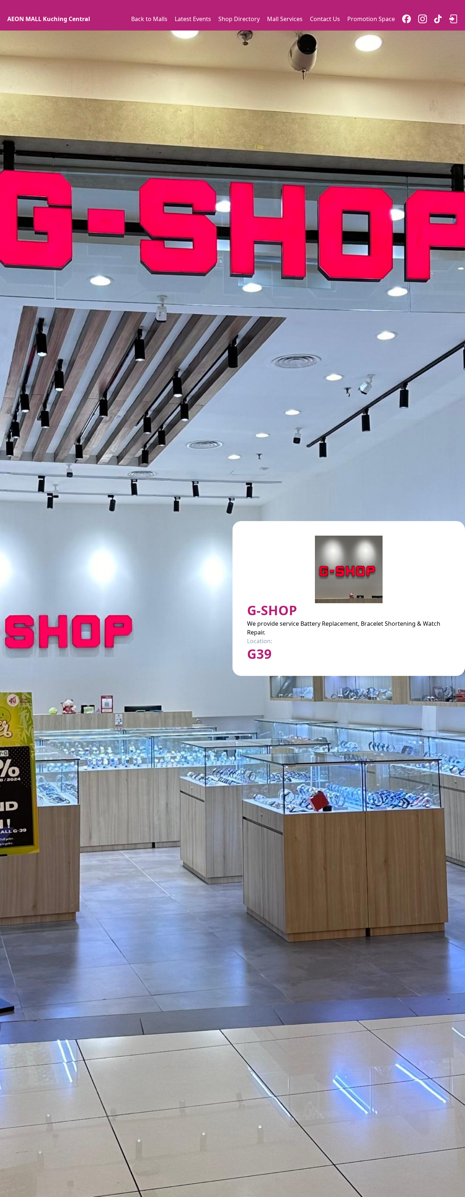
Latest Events (193, 19)
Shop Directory (239, 19)
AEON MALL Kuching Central (48, 19)
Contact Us (325, 19)
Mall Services (285, 19)
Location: (259, 641)
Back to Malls (149, 19)
